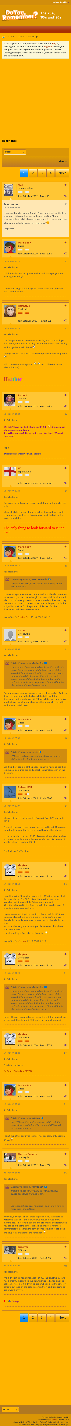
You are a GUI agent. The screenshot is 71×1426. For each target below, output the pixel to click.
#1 (66, 204)
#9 (66, 806)
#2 (66, 262)
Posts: (43, 196)
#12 (65, 1053)
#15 (65, 1266)
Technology (32, 37)
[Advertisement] (35, 96)
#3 (66, 329)
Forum (11, 37)
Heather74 (24, 306)
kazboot (22, 395)
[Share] (65, 195)
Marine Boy (24, 242)
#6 (66, 566)
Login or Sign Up (59, 2)
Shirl (20, 185)
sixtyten (22, 865)
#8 (66, 738)
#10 (65, 884)
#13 (65, 1104)
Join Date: (23, 196)
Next (62, 173)
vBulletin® (53, 1420)
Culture (21, 37)
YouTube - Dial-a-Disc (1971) (18, 1071)
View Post (49, 579)
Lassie (21, 630)
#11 (65, 973)
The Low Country (27, 1154)
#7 (66, 650)
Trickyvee (23, 1247)
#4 (66, 414)
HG (19, 468)
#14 (65, 1173)
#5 (66, 491)
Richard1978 (25, 787)
